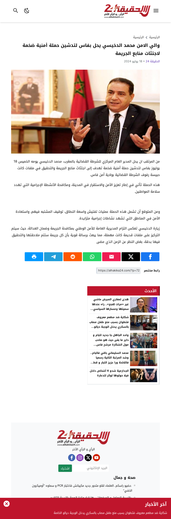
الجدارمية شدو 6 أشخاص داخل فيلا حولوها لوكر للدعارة (109, 373)
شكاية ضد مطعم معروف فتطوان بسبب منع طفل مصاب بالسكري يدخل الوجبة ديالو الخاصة (109, 324)
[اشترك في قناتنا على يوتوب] (96, 457)
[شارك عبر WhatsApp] (92, 256)
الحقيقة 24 (153, 61)
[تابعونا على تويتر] (88, 457)
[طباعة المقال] (34, 256)
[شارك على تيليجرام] (53, 256)
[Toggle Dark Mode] (27, 11)
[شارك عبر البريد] (111, 256)
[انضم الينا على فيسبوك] (71, 457)
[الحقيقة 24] (83, 438)
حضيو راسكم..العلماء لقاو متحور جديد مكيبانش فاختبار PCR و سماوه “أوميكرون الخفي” (82, 488)
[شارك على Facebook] (150, 256)
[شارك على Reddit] (73, 256)
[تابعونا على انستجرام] (79, 457)
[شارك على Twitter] (131, 256)
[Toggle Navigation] (157, 11)
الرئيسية (138, 37)
